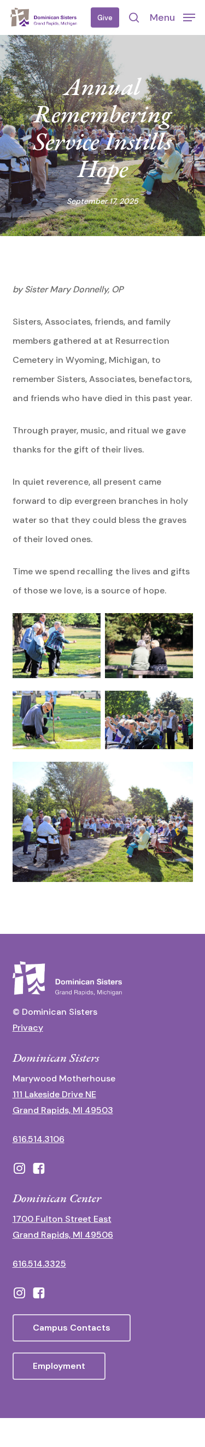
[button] (172, 16)
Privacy (28, 1027)
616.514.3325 (39, 1263)
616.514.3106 (39, 1139)
